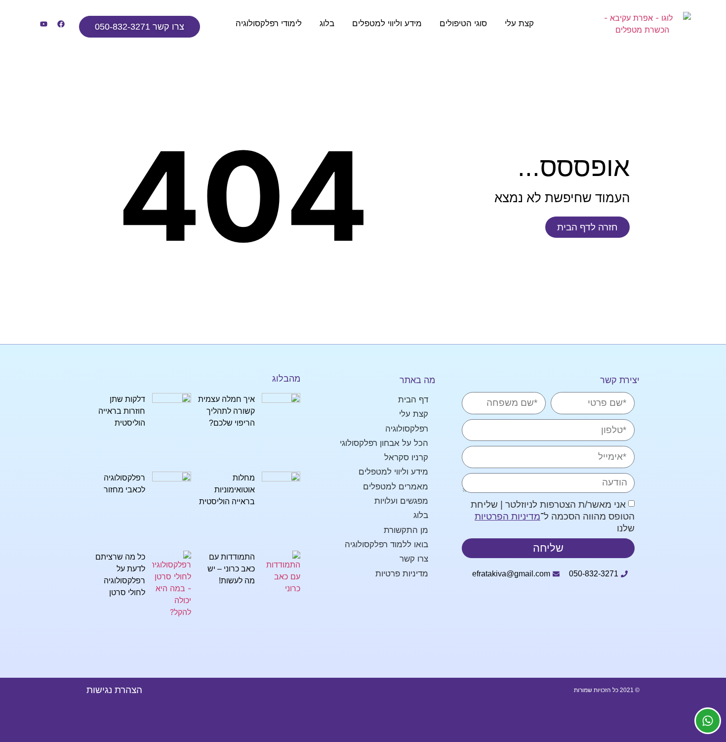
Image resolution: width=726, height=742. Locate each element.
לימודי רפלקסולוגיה (269, 23)
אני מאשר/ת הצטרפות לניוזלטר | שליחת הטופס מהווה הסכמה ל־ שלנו (553, 516)
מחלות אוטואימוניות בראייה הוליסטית (227, 490)
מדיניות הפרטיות (507, 516)
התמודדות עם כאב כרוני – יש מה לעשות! (231, 569)
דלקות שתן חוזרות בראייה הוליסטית (121, 411)
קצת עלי (519, 23)
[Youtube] (43, 23)
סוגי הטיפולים (463, 23)
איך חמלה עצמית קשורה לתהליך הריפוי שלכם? (226, 411)
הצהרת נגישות (114, 690)
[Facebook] (60, 23)
